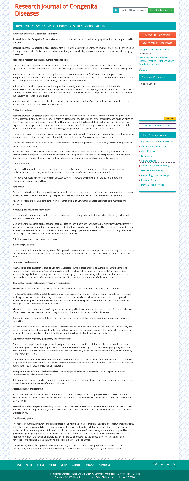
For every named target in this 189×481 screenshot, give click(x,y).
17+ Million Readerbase (159, 43)
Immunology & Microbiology (155, 175)
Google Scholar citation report (155, 49)
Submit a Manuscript (161, 10)
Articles (52, 464)
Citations (89, 25)
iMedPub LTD (98, 477)
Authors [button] (39, 25)
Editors (50, 25)
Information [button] (74, 25)
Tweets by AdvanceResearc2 (158, 125)
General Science (148, 160)
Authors (76, 464)
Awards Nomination (158, 35)
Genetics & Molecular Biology (155, 165)
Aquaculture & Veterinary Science (157, 141)
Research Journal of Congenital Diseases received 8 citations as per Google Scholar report (156, 60)
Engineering (147, 156)
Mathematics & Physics (152, 184)
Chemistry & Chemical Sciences (156, 146)
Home (19, 25)
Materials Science (149, 180)
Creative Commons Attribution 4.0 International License (113, 473)
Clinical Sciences (149, 151)
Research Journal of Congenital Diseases (57, 10)
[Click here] (157, 70)
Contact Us (101, 25)
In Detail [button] (61, 25)
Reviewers (89, 464)
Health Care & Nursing (152, 170)
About (29, 464)
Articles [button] (28, 25)
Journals (40, 464)
